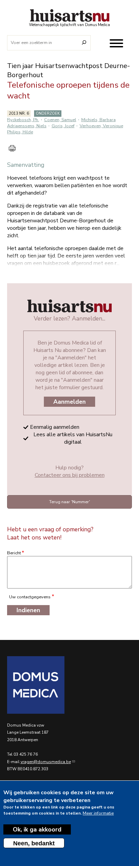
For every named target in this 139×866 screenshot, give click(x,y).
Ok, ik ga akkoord (37, 829)
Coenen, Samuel (60, 120)
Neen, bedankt (34, 843)
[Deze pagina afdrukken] (12, 148)
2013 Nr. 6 (19, 113)
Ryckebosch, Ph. (23, 120)
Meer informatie (98, 813)
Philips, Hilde (20, 132)
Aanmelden (69, 402)
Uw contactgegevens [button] (30, 597)
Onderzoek (48, 113)
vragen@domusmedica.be (46, 761)
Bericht (14, 553)
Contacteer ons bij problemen (70, 475)
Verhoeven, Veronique (101, 126)
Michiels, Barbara (98, 120)
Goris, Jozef (63, 126)
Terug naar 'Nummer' (69, 502)
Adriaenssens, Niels (27, 126)
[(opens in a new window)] (69, 685)
